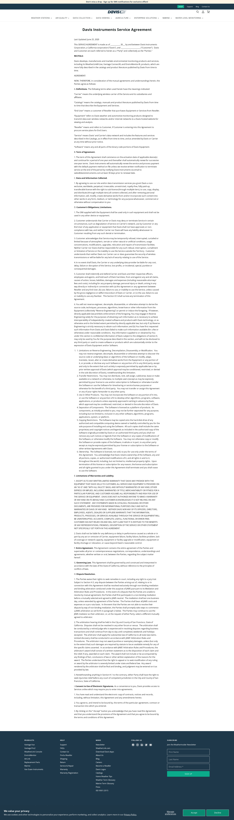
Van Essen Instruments (33, 769)
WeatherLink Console (33, 751)
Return (63, 762)
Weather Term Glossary (105, 780)
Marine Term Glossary (105, 783)
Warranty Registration (69, 773)
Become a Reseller (103, 766)
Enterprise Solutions (145, 18)
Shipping (63, 758)
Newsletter (100, 744)
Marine (166, 18)
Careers (99, 762)
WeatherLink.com (103, 748)
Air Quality (62, 18)
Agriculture (122, 18)
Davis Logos (101, 769)
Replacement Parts (32, 762)
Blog (197, 7)
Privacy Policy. (130, 814)
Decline (217, 812)
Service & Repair (67, 766)
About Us (99, 755)
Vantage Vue (29, 744)
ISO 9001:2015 (102, 790)
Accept (194, 812)
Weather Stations (40, 18)
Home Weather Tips (104, 776)
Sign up (188, 774)
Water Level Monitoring (189, 18)
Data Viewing (103, 18)
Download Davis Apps (105, 751)
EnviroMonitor (30, 755)
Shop (181, 6)
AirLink (27, 758)
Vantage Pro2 (29, 748)
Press (98, 787)
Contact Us (206, 7)
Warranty (64, 769)
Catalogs (99, 773)
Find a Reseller (66, 755)
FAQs (62, 748)
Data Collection (82, 18)
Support (190, 7)
